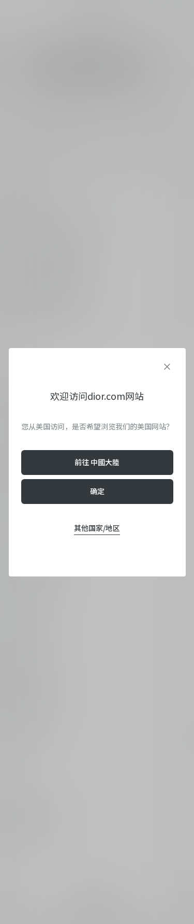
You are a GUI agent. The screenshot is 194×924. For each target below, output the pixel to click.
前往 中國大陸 (97, 462)
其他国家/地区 (97, 528)
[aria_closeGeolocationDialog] (167, 366)
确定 (97, 491)
